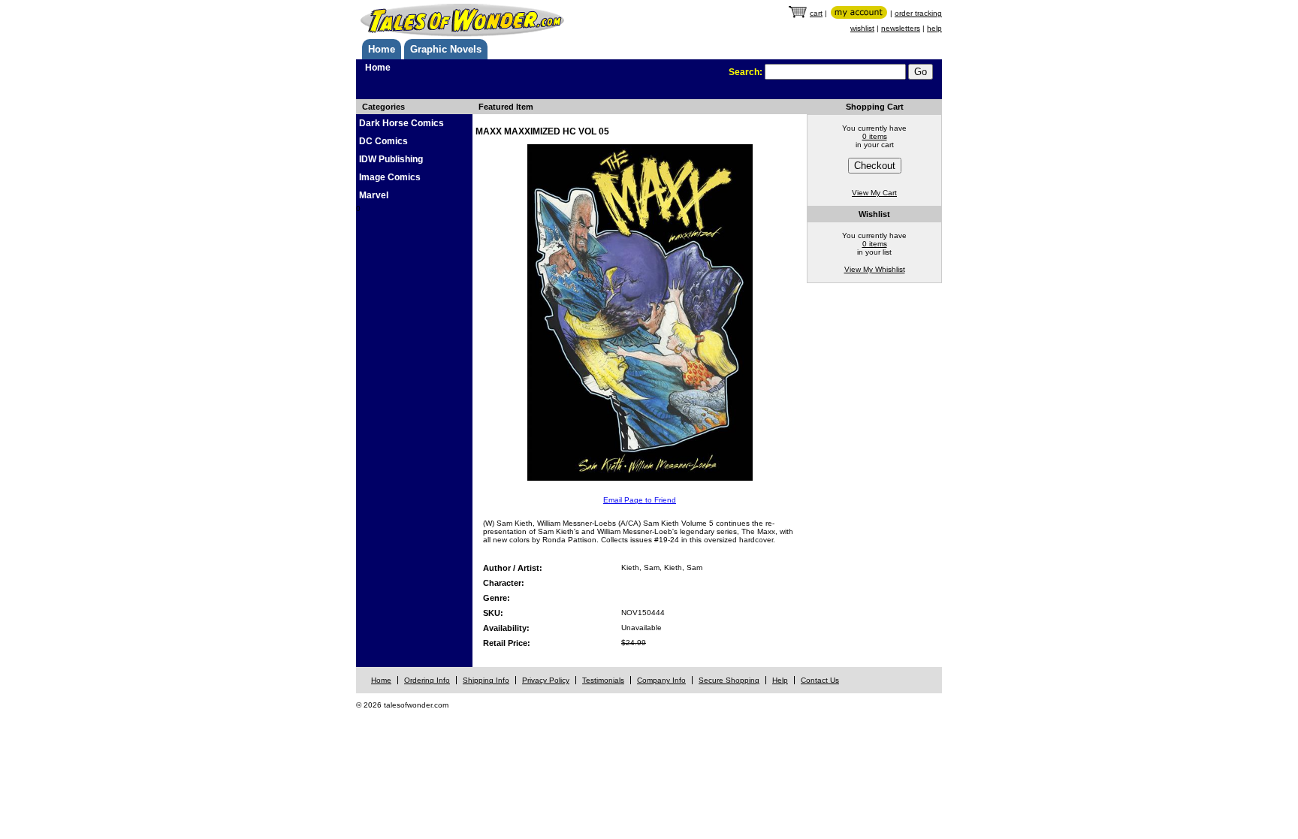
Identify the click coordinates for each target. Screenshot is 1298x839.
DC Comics (383, 141)
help (934, 28)
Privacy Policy (545, 680)
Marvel (373, 195)
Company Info (661, 680)
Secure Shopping (729, 680)
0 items (874, 136)
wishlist (862, 28)
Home (381, 49)
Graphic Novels (445, 49)
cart (816, 13)
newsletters (900, 28)
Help (780, 680)
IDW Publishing (391, 159)
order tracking (918, 13)
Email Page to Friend (639, 500)
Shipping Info (486, 680)
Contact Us (820, 680)
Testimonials (603, 680)
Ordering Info (427, 680)
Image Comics (390, 177)
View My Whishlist (874, 269)
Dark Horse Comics (401, 123)
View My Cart (874, 193)
